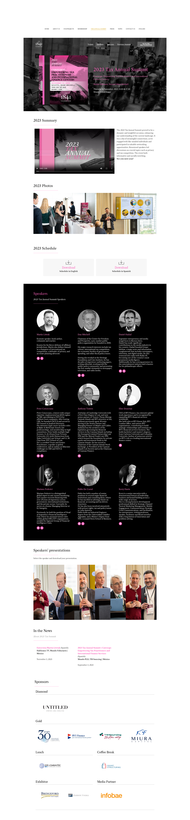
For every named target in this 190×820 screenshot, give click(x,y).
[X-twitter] (41, 358)
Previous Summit (124, 44)
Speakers (100, 44)
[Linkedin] (38, 358)
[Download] (68, 263)
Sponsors (110, 44)
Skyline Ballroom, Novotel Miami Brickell (110, 84)
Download (68, 267)
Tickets (90, 44)
